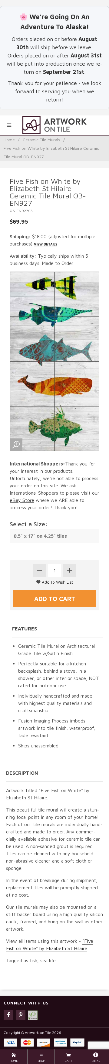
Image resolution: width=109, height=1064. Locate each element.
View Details (45, 244)
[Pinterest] (20, 1015)
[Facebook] (8, 1015)
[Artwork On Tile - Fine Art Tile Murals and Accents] (54, 125)
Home (9, 139)
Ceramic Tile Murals (41, 139)
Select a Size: (29, 523)
